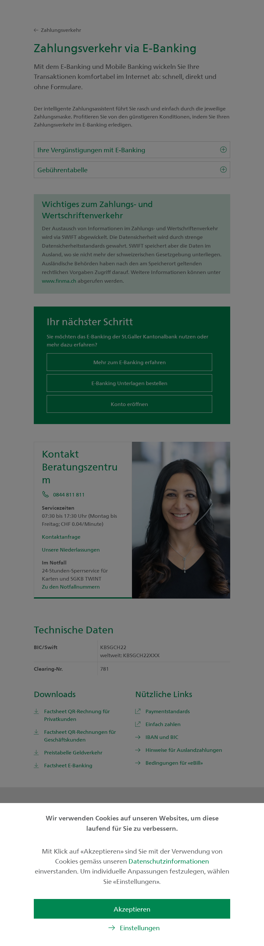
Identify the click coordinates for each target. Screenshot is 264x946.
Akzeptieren (132, 908)
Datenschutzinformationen (168, 860)
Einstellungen (140, 927)
